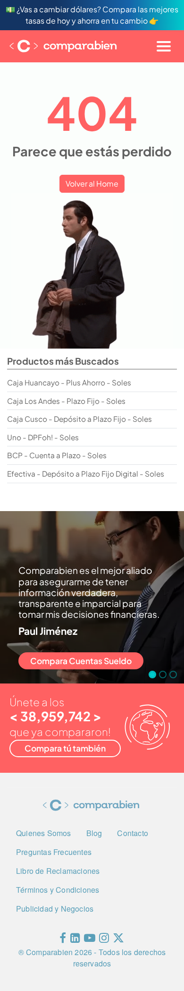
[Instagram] (104, 939)
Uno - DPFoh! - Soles (43, 437)
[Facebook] (62, 939)
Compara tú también (65, 748)
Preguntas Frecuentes (54, 851)
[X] (118, 939)
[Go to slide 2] (163, 674)
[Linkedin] (75, 939)
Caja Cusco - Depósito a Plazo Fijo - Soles (79, 418)
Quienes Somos (43, 833)
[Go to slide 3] (173, 674)
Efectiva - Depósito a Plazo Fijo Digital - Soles (85, 473)
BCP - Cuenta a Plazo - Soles (57, 455)
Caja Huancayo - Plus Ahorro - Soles (69, 382)
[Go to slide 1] (152, 674)
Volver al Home (92, 183)
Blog (94, 833)
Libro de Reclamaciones (58, 870)
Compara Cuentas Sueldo (81, 661)
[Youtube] (89, 939)
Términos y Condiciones (57, 889)
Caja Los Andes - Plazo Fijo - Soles (66, 400)
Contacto (132, 833)
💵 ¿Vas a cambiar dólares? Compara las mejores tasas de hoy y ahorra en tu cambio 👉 (92, 15)
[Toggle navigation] (164, 46)
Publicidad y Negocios (54, 908)
